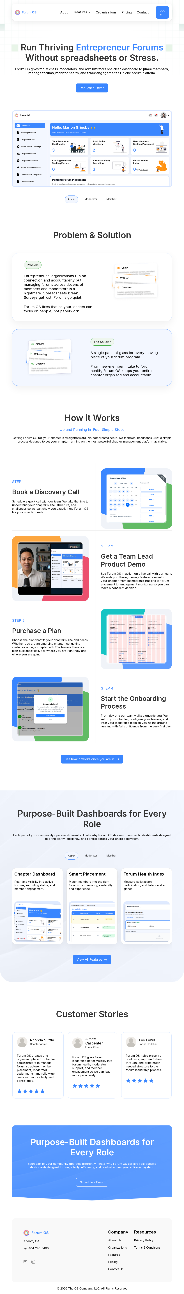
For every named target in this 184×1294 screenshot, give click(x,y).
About (64, 12)
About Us (114, 1240)
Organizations (106, 12)
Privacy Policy (143, 1240)
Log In (162, 12)
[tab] (71, 199)
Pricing (126, 12)
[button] (82, 12)
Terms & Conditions (147, 1247)
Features (114, 1254)
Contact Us (115, 1269)
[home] (26, 12)
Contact (143, 12)
